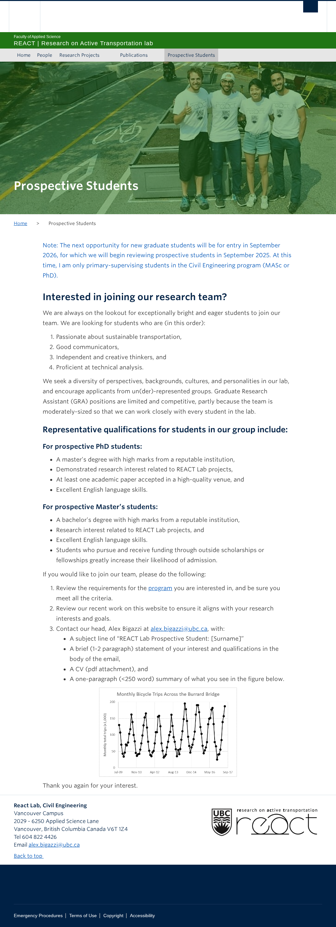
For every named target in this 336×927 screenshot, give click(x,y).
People (44, 55)
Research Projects (79, 55)
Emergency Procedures (38, 915)
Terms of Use (83, 915)
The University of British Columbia (29, 16)
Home (24, 55)
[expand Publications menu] (157, 55)
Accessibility (142, 915)
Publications (134, 55)
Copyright (113, 915)
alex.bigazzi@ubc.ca (179, 628)
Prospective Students (191, 55)
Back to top (29, 856)
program (160, 588)
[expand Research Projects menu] (108, 55)
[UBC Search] (310, 6)
